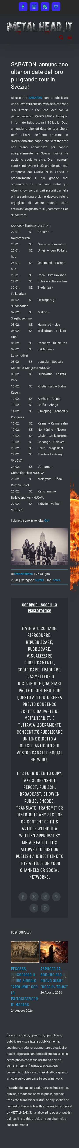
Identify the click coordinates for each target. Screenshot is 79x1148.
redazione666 (23, 574)
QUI (46, 520)
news (56, 580)
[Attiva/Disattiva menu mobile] (70, 37)
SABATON (35, 98)
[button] (13, 980)
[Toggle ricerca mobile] (61, 37)
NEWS (39, 580)
